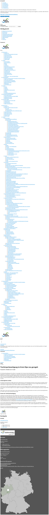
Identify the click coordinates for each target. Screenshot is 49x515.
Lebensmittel (8, 280)
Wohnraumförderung (10, 143)
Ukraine (5, 75)
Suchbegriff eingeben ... (4, 26)
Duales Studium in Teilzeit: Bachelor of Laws (16, 293)
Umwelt (5, 64)
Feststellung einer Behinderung (11, 204)
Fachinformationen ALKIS (10, 138)
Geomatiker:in (10, 295)
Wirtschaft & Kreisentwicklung (7, 94)
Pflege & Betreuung (7, 73)
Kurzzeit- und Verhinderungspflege (14, 239)
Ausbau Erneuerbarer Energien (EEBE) (11, 96)
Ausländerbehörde (3, 465)
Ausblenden (2, 16)
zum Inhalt (4, 2)
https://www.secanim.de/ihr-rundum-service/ (24, 399)
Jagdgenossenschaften (12, 262)
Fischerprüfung (11, 260)
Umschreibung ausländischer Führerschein (16, 126)
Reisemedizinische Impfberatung (12, 183)
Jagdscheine (10, 266)
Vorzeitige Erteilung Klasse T (13, 122)
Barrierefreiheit (9, 200)
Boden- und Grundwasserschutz (12, 161)
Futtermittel (8, 278)
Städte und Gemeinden (8, 103)
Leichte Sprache (9, 201)
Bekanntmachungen (7, 82)
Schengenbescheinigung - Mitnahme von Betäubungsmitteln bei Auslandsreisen (20, 184)
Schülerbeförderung (9, 148)
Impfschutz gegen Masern (10, 166)
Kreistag (3, 85)
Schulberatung (10, 152)
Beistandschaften (9, 225)
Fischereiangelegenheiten (10, 257)
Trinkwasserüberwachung (10, 185)
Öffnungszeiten (9, 109)
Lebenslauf (8, 308)
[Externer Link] (24, 433)
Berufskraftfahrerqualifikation (11, 119)
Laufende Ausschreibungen (11, 286)
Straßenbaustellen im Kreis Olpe (12, 136)
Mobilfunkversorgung (8, 98)
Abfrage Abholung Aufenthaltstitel (14, 254)
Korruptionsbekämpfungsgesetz (10, 93)
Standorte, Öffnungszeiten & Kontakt (11, 54)
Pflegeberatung (9, 244)
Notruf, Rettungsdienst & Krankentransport (14, 270)
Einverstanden (7, 16)
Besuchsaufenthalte (11, 251)
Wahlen (3, 38)
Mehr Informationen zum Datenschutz (7, 348)
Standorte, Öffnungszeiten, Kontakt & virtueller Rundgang (14, 78)
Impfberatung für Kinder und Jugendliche (13, 176)
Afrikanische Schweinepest (7, 31)
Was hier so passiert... (12, 291)
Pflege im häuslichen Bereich (11, 237)
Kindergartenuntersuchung (11, 177)
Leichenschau (8, 179)
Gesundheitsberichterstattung (11, 190)
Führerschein (4, 33)
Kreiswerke (8, 230)
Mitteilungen (6, 83)
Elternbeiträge (10, 220)
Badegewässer (8, 170)
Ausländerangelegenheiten (7, 36)
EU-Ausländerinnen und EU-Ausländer (15, 253)
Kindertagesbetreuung (10, 219)
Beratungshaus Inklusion (12, 213)
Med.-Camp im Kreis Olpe (12, 168)
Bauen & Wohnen (7, 62)
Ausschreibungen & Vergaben (9, 80)
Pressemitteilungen (7, 84)
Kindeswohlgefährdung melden (11, 227)
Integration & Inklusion (8, 67)
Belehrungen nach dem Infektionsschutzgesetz (14, 165)
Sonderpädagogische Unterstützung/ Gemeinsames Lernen (19, 150)
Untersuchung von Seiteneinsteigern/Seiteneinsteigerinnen (17, 186)
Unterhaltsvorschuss (10, 224)
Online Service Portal (8, 56)
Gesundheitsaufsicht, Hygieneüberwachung (14, 174)
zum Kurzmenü (5, 6)
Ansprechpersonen (7, 55)
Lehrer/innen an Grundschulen (13, 151)
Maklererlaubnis (9, 269)
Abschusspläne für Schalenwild (13, 263)
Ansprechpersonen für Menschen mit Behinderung (15, 199)
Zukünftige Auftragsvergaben (11, 285)
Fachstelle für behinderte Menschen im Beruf (14, 203)
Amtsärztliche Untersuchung (11, 163)
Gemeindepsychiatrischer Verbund (12, 189)
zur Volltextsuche (5, 8)
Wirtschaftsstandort (7, 95)
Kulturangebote (11, 154)
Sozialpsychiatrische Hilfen (11, 182)
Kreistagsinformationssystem (7, 34)
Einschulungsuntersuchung (11, 172)
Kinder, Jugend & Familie (8, 69)
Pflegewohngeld (11, 241)
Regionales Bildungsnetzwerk (9, 66)
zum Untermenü (5, 5)
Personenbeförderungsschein (13, 131)
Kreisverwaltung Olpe (3, 439)
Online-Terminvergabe (12, 247)
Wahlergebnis (8, 309)
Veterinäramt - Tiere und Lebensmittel (11, 76)
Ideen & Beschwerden (8, 57)
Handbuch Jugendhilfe (10, 226)
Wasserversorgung (9, 231)
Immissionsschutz (9, 158)
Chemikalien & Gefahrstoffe (11, 171)
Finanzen (5, 92)
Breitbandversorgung (8, 97)
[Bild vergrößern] (3, 412)
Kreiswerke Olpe (7, 71)
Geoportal (4, 39)
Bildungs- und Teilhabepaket (11, 146)
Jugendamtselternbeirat (12, 222)
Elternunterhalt (11, 242)
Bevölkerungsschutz (9, 255)
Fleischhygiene (8, 279)
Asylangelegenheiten (12, 249)
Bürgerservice (4, 52)
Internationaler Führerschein (13, 125)
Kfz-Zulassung (4, 32)
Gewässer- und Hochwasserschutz (12, 157)
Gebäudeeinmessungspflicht (11, 139)
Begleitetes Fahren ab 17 (12, 121)
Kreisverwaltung (5, 77)
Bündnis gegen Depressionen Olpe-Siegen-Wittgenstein (16, 192)
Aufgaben (8, 307)
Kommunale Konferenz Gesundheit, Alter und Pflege (15, 178)
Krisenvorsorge (7, 58)
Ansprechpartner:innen (12, 211)
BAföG (7, 145)
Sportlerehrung (9, 325)
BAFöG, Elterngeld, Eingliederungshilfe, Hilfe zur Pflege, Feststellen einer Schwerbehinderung (17, 466)
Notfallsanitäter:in (11, 296)
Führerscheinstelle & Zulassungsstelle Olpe (8, 463)
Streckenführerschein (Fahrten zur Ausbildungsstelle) (17, 123)
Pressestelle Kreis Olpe (4, 420)
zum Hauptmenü (5, 4)
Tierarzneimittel (9, 276)
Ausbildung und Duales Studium (12, 290)
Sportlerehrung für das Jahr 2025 (14, 326)
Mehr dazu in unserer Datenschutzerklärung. (9, 14)
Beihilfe (1, 468)
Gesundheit (6, 65)
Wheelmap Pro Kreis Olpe (10, 208)
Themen (3, 60)
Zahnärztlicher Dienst (10, 188)
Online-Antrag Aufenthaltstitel (13, 248)
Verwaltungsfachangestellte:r (13, 294)
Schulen (7, 147)
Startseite (2, 349)
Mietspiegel (8, 141)
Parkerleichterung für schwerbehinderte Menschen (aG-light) (19, 206)
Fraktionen (6, 88)
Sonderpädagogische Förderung (14, 210)
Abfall (7, 160)
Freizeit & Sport (7, 101)
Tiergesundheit (9, 274)
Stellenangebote (5, 37)
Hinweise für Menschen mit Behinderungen (14, 110)
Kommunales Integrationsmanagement (13, 194)
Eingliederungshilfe (9, 202)
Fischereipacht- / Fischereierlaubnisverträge (16, 259)
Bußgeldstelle (8, 133)
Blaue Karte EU (10, 252)
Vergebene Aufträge (9, 287)
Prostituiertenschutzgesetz (11, 181)
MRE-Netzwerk (8, 180)
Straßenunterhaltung (10, 232)
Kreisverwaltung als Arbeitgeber (10, 81)
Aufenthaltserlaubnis (12, 250)
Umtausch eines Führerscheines (14, 127)
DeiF (9, 212)
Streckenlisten (10, 268)
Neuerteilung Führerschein (13, 129)
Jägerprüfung (10, 267)
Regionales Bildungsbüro (10, 195)
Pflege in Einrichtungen (10, 238)
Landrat (5, 86)
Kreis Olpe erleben (5, 99)
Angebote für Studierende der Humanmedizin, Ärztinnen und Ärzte (18, 167)
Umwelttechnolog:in (11, 298)
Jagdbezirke (10, 265)
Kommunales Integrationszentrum (12, 207)
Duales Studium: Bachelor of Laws (14, 292)
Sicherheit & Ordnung (8, 74)
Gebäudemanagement (10, 233)
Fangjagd (9, 264)
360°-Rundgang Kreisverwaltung (12, 300)
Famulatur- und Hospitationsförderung (15, 169)
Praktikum (8, 299)
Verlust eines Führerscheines (13, 128)
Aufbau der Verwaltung (8, 79)
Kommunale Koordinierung (11, 197)
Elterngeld (8, 218)
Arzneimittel (8, 164)
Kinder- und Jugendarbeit (10, 223)
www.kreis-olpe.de (6, 445)
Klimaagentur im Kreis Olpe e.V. (10, 70)
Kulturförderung (7, 102)
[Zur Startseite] (5, 23)
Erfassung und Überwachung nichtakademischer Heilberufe (17, 173)
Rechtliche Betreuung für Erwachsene (13, 243)
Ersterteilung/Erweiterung (12, 124)
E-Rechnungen (6, 59)
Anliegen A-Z (6, 53)
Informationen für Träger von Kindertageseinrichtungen (18, 221)
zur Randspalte (5, 3)
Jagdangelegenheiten (10, 261)
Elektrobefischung (11, 258)
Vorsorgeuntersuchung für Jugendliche (13, 187)
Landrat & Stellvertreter (10, 306)
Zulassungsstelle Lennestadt (5, 464)
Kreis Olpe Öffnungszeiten (5, 451)
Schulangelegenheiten (10, 149)
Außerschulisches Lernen (12, 153)
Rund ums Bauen (9, 142)
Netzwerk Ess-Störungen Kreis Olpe (12, 191)
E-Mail (4, 427)
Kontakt (7, 108)
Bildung (5, 63)
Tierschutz (8, 275)
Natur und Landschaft (10, 159)
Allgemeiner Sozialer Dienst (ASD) (12, 215)
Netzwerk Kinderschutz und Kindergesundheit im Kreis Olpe (17, 217)
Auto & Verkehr (7, 61)
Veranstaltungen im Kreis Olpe (9, 100)
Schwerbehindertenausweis (7, 35)
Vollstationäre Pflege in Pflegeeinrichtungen (16, 240)
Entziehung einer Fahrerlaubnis (13, 130)
